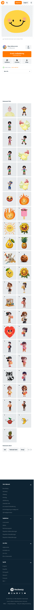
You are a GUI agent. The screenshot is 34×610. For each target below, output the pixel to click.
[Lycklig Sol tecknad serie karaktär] (10, 347)
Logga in (25, 2)
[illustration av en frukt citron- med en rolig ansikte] (10, 435)
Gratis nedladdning (17, 54)
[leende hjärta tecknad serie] (10, 553)
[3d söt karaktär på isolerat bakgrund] (10, 465)
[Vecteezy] (2, 2)
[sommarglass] (10, 332)
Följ (28, 48)
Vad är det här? (14, 67)
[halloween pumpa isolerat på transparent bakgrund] (10, 421)
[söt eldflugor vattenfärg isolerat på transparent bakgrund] (10, 155)
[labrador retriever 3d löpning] (10, 406)
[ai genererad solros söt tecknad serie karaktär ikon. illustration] (10, 361)
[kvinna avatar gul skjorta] (10, 110)
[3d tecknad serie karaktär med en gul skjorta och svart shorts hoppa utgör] (10, 125)
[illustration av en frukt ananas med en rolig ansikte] (10, 391)
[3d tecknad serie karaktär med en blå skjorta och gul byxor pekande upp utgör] (10, 258)
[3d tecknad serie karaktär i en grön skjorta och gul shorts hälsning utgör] (10, 228)
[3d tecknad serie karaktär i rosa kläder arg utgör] (10, 169)
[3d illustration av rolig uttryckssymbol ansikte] (10, 288)
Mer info (6, 71)
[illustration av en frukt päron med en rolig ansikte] (10, 376)
